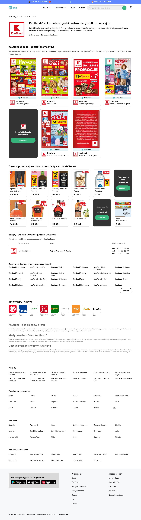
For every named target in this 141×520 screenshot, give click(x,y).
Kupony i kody (114, 478)
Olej (114, 408)
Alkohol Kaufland (121, 454)
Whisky (96, 402)
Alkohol (11, 431)
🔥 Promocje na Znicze (101, 2)
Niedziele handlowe (116, 495)
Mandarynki (13, 437)
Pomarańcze (35, 437)
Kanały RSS (63, 514)
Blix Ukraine (113, 491)
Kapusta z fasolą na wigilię (122, 373)
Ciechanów (81, 285)
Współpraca (76, 482)
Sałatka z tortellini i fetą (101, 379)
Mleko (11, 396)
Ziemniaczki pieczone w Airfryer (17, 379)
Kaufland (21, 17)
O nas (74, 478)
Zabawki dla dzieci (101, 425)
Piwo (117, 402)
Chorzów (37, 285)
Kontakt (81, 8)
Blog (73, 8)
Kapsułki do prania (122, 396)
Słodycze (97, 431)
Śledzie (118, 425)
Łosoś (32, 402)
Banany (75, 396)
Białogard (122, 267)
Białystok (16, 273)
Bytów (100, 279)
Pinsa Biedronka (100, 454)
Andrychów (17, 267)
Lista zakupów (114, 482)
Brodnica (122, 273)
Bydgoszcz (59, 279)
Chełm (121, 279)
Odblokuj (23, 140)
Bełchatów (81, 267)
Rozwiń (126, 291)
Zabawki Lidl (77, 460)
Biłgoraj (79, 273)
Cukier (53, 396)
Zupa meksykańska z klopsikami (38, 373)
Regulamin (76, 495)
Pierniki (118, 437)
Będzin (57, 267)
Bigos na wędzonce (80, 372)
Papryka (54, 402)
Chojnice (16, 285)
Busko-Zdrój (38, 279)
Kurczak (54, 408)
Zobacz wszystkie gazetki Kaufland (43, 35)
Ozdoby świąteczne (80, 425)
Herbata (33, 408)
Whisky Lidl (98, 460)
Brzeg (14, 279)
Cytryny (97, 437)
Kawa (11, 408)
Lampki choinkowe (58, 431)
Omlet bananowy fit (80, 378)
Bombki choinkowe (37, 431)
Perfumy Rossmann (37, 460)
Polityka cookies (78, 491)
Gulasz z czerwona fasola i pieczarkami (37, 379)
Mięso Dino (55, 454)
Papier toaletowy (79, 402)
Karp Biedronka (57, 460)
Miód (53, 437)
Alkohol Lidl (13, 460)
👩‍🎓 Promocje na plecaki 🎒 (39, 2)
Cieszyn (100, 285)
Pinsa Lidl (12, 454)
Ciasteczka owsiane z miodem (17, 373)
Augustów (37, 267)
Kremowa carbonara (101, 372)
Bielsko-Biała (58, 274)
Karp (53, 425)
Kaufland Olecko (32, 17)
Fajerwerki (34, 425)
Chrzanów (59, 285)
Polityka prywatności (79, 486)
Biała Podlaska (99, 268)
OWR (74, 499)
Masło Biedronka (36, 454)
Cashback (112, 486)
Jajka (117, 431)
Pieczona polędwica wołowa (58, 379)
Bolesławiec (102, 273)
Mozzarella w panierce (123, 378)
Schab (75, 437)
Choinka (12, 425)
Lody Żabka (77, 454)
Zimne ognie (77, 431)
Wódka (96, 408)
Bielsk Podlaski (36, 274)
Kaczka (75, 408)
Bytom (79, 279)
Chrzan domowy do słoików (58, 373)
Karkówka (97, 396)
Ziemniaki (12, 402)
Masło (32, 396)
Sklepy (15, 17)
